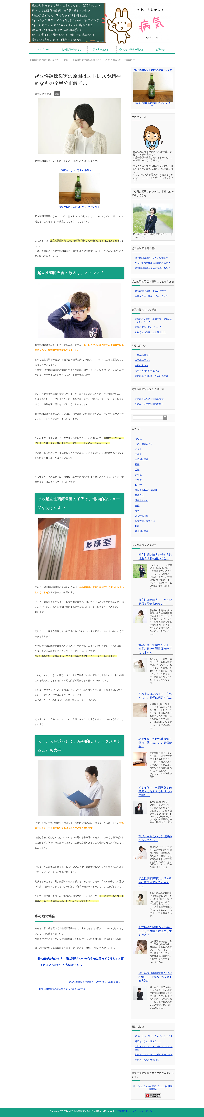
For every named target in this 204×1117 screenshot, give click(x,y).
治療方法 (139, 495)
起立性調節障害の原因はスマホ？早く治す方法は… (64, 989)
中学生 (138, 454)
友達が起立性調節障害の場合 (149, 404)
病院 (137, 505)
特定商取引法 (123, 1111)
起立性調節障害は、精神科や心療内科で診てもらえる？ (155, 882)
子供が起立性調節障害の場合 (149, 399)
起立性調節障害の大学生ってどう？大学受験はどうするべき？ (155, 931)
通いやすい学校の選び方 (131, 49)
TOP (46, 59)
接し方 (138, 485)
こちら (145, 237)
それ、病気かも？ (144, 444)
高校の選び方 (141, 365)
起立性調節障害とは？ (73, 49)
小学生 (138, 480)
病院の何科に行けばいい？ (148, 327)
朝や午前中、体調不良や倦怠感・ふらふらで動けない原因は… (155, 791)
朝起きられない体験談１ (147, 1060)
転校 (137, 526)
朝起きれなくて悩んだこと (148, 1041)
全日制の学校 (141, 459)
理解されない (141, 500)
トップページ (43, 49)
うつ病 (138, 439)
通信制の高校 (141, 531)
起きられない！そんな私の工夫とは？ (153, 1054)
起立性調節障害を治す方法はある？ (152, 268)
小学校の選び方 (142, 355)
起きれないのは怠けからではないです (153, 1036)
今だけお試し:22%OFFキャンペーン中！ (79, 207)
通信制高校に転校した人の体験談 (151, 376)
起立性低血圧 (141, 516)
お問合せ (160, 49)
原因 (57, 94)
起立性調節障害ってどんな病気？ (151, 258)
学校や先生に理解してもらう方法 (151, 296)
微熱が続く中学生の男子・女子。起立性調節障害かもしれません (155, 648)
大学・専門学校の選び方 (147, 371)
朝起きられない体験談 (146, 490)
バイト (138, 449)
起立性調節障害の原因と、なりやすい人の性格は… (94, 982)
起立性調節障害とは (145, 521)
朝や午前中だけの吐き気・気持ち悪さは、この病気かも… (155, 742)
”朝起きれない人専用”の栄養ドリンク (153, 70)
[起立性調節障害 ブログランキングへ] (153, 1096)
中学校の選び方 (142, 360)
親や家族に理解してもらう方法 (150, 291)
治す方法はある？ (102, 49)
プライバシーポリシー (143, 1111)
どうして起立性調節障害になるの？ (152, 263)
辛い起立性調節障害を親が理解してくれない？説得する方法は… (155, 977)
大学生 (138, 475)
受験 (137, 469)
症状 (137, 511)
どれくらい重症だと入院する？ (150, 332)
